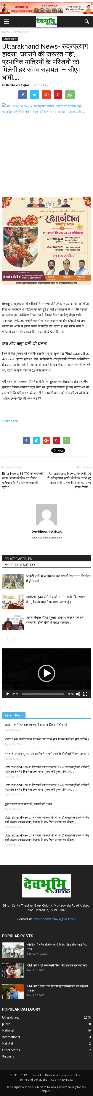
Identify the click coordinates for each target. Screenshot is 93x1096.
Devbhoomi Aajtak (17, 85)
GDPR (13, 1075)
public (6, 1024)
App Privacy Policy (62, 1080)
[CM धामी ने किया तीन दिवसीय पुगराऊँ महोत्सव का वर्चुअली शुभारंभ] (13, 991)
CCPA (24, 1075)
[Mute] (78, 694)
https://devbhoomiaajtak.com (47, 537)
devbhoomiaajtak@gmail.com (55, 919)
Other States (11, 1050)
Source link (10, 421)
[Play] (8, 694)
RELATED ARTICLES (18, 559)
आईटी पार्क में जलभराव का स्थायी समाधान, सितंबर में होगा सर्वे (36, 724)
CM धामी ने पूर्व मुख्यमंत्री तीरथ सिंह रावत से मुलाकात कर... (58, 965)
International (11, 1037)
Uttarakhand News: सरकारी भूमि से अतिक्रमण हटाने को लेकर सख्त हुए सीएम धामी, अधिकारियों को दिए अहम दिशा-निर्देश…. (69, 480)
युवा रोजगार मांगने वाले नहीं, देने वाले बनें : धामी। (29, 804)
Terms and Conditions (33, 1080)
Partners (8, 1056)
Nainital (7, 1043)
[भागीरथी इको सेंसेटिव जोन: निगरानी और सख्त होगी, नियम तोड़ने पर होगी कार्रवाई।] (13, 601)
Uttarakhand (10, 38)
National (8, 1030)
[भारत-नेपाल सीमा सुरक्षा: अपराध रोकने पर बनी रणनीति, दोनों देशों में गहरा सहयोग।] (13, 622)
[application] (46, 673)
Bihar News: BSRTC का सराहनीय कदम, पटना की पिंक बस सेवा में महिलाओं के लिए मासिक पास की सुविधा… (23, 480)
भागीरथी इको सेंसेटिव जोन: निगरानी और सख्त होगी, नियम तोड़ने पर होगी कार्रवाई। (47, 739)
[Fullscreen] (85, 694)
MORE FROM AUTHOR (20, 565)
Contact (36, 1075)
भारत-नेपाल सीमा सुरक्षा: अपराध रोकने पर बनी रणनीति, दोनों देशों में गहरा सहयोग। (47, 753)
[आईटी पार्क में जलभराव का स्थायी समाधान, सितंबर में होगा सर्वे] (13, 581)
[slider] (43, 694)
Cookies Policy (71, 1075)
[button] (87, 21)
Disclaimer (51, 1075)
